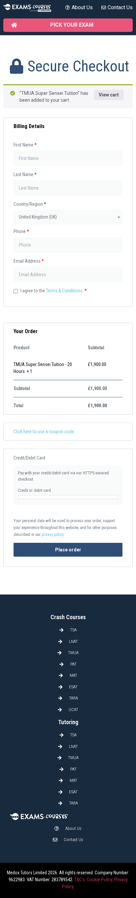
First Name (25, 144)
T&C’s (79, 879)
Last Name (25, 174)
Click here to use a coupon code (44, 431)
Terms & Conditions (64, 290)
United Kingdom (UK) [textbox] (38, 217)
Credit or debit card (34, 490)
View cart (109, 94)
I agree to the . (52, 290)
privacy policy (52, 534)
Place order (68, 549)
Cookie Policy (99, 879)
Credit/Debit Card (29, 458)
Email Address (29, 261)
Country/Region (30, 204)
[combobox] (68, 217)
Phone (21, 231)
